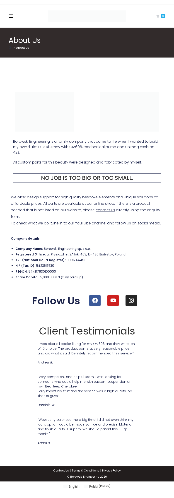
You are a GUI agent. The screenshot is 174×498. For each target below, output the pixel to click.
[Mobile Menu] (11, 16)
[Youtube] (113, 300)
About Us (22, 48)
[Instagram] (131, 300)
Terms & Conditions (85, 470)
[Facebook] (95, 300)
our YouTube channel (87, 223)
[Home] (10, 48)
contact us (105, 210)
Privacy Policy (111, 470)
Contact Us (61, 470)
